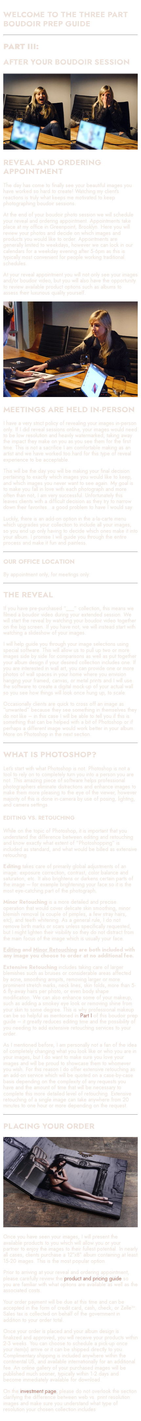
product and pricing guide (93, 1278)
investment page (38, 1391)
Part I (86, 1015)
